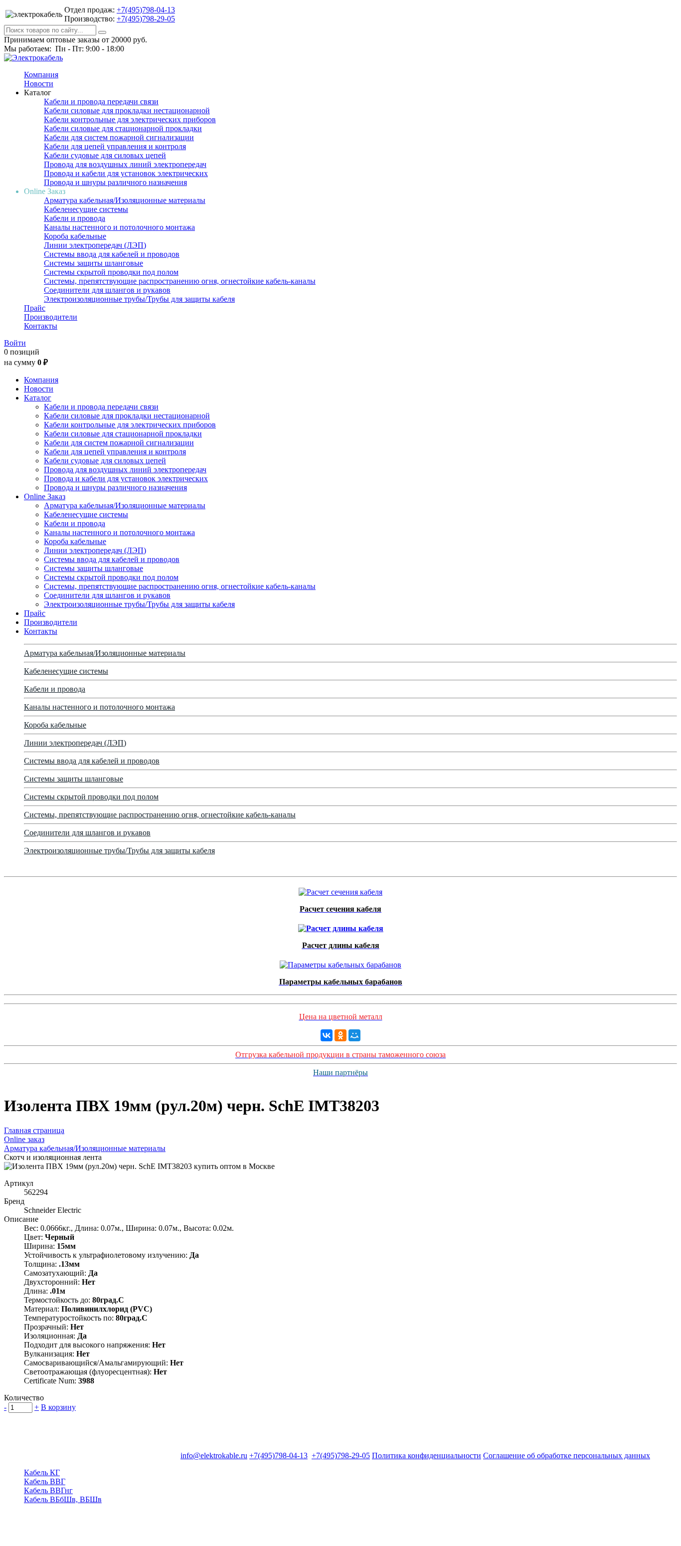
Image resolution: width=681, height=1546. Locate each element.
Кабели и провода (74, 218)
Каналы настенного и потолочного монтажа (119, 227)
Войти (15, 343)
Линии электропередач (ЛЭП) (95, 245)
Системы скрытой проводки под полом (111, 272)
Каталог (37, 397)
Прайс (34, 308)
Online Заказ (44, 496)
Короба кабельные (75, 236)
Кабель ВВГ (44, 1481)
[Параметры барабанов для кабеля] (340, 962)
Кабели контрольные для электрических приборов (130, 119)
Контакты (40, 326)
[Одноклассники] (340, 1035)
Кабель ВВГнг (48, 1490)
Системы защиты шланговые (93, 263)
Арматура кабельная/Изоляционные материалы (124, 200)
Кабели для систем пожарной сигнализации (119, 137)
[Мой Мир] (354, 1035)
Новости (38, 83)
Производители (50, 317)
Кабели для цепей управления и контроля (115, 146)
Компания (41, 74)
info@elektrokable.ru (213, 1455)
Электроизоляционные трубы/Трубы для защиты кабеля (139, 299)
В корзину (58, 1407)
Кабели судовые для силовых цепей (105, 155)
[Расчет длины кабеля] (340, 926)
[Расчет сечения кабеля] (340, 889)
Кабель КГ (42, 1472)
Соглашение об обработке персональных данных (566, 1455)
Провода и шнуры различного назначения (115, 182)
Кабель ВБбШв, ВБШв (63, 1499)
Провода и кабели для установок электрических (126, 173)
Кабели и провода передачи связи (101, 101)
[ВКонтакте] (327, 1035)
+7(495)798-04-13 (146, 9)
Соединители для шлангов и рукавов (107, 290)
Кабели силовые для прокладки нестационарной (127, 110)
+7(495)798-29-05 (146, 18)
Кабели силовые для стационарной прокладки (123, 128)
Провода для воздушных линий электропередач (125, 164)
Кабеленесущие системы (86, 209)
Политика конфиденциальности (426, 1455)
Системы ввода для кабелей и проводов (111, 254)
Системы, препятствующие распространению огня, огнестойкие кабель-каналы (180, 281)
